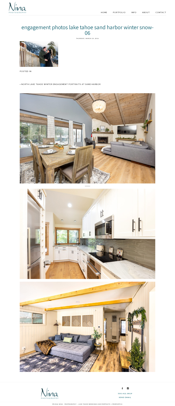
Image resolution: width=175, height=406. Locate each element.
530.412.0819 (125, 393)
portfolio (119, 12)
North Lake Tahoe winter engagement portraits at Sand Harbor (61, 84)
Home (104, 12)
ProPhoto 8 (117, 404)
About (146, 12)
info (134, 12)
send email (125, 397)
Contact (161, 12)
